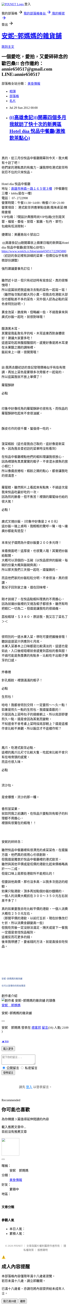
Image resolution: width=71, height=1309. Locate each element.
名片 (12, 101)
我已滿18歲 (9, 1301)
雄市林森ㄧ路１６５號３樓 (31, 188)
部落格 (14, 96)
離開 (22, 1301)
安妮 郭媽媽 (11, 1005)
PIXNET (18, 1245)
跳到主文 (8, 46)
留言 (45, 1027)
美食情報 (34, 83)
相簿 (12, 91)
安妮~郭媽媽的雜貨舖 (32, 35)
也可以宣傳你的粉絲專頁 (13, 986)
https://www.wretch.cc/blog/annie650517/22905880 (34, 251)
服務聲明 (42, 1249)
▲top (5, 1041)
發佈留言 (8, 1072)
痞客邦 (36, 1027)
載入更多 (8, 1048)
